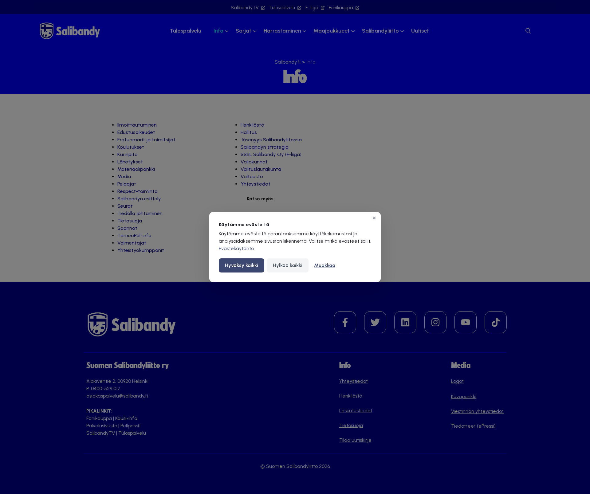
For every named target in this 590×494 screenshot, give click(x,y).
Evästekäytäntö (236, 248)
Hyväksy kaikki (241, 265)
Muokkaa (324, 265)
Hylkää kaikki (287, 265)
